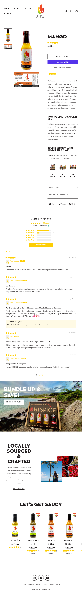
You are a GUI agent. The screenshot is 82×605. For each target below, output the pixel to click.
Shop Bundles (14, 402)
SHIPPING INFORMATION (58, 195)
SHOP (6, 9)
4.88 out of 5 (46, 223)
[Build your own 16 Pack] (72, 170)
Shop (24, 584)
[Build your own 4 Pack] (52, 170)
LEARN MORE (18, 488)
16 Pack (73, 176)
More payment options (62, 67)
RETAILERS (26, 9)
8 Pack (62, 176)
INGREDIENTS (53, 187)
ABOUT (15, 9)
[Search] (71, 11)
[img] (11, 258)
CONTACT (8, 14)
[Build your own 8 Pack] (62, 170)
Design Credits (55, 584)
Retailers (31, 584)
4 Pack (52, 176)
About (38, 584)
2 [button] (39, 375)
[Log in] (66, 11)
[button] (53, 43)
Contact (45, 584)
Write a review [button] (41, 244)
